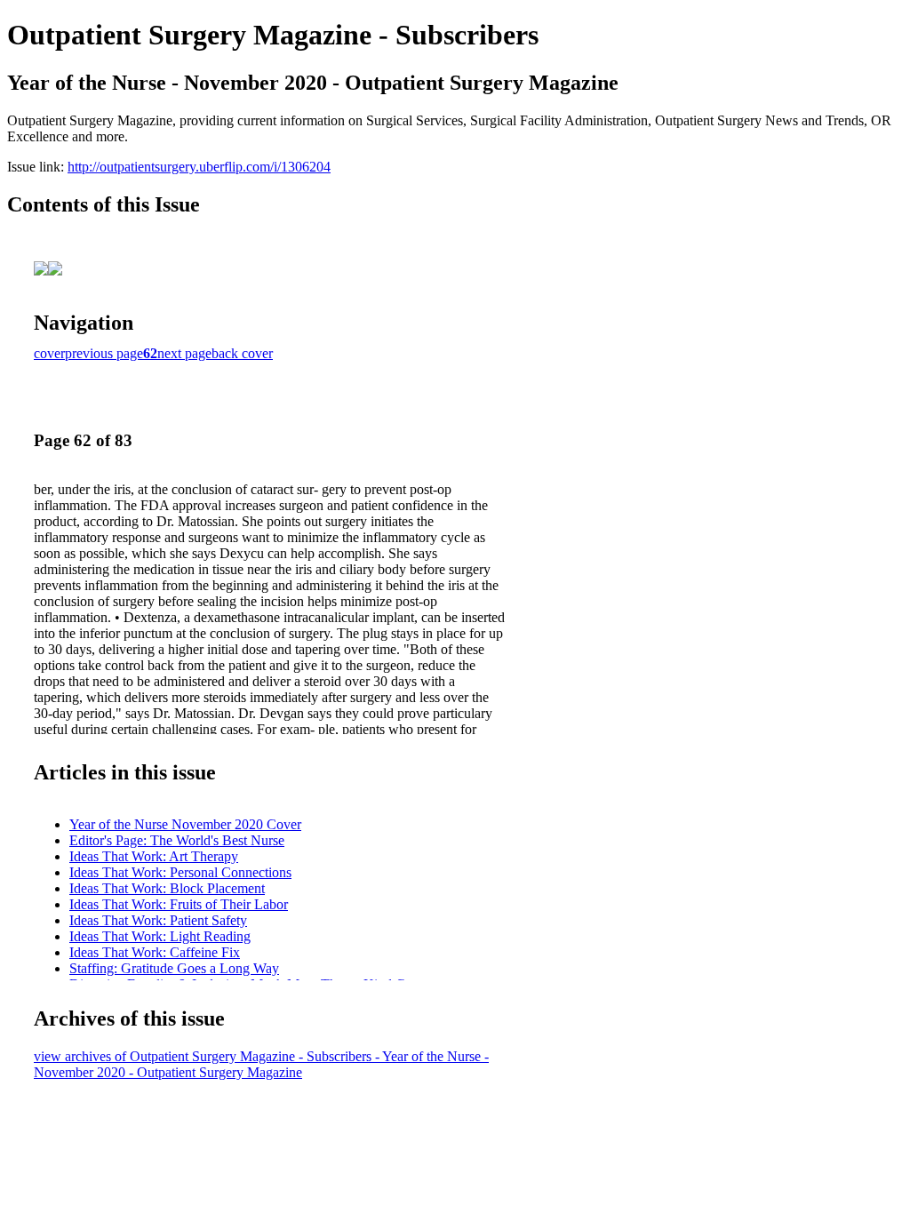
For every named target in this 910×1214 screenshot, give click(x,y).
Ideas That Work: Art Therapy (153, 856)
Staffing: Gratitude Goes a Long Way (174, 968)
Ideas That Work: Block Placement (167, 888)
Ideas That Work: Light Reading (160, 936)
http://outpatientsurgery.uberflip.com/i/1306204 (199, 166)
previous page (104, 353)
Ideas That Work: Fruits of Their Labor (178, 904)
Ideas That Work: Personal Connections (180, 872)
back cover (242, 353)
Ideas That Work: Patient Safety (158, 920)
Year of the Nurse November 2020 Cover (185, 824)
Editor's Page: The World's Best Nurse (176, 840)
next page (184, 353)
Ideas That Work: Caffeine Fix (154, 952)
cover (49, 353)
